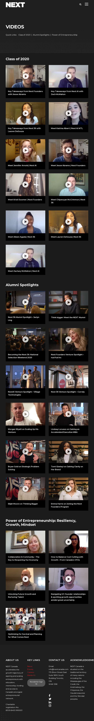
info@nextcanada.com (58, 669)
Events (30, 669)
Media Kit (31, 675)
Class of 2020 (24, 35)
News (29, 666)
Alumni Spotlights (41, 35)
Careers (30, 672)
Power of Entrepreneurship (64, 35)
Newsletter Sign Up (36, 683)
